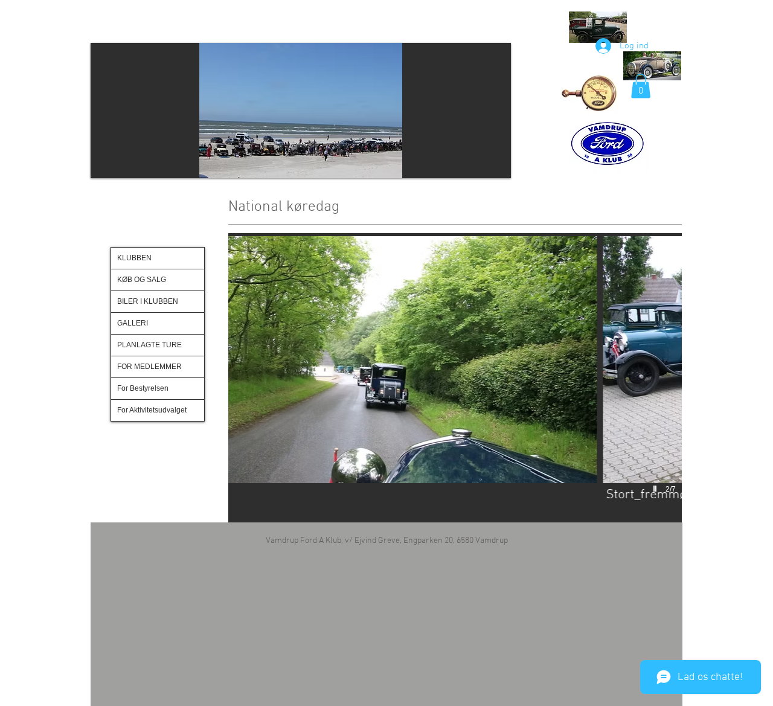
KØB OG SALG (141, 279)
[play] (656, 489)
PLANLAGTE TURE (149, 345)
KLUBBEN (134, 258)
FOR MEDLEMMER (149, 366)
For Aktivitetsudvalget (152, 410)
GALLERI (132, 323)
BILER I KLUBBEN (147, 301)
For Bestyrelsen (142, 388)
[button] (366, 110)
